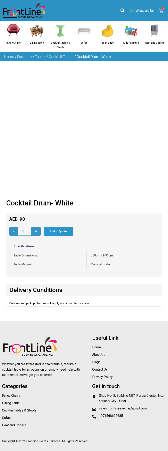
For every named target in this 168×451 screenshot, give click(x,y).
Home (9, 56)
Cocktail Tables (61, 56)
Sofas (84, 42)
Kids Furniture (131, 42)
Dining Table (37, 42)
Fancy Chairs (13, 42)
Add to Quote (58, 231)
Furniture (24, 56)
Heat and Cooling (155, 42)
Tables (40, 56)
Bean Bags (108, 42)
